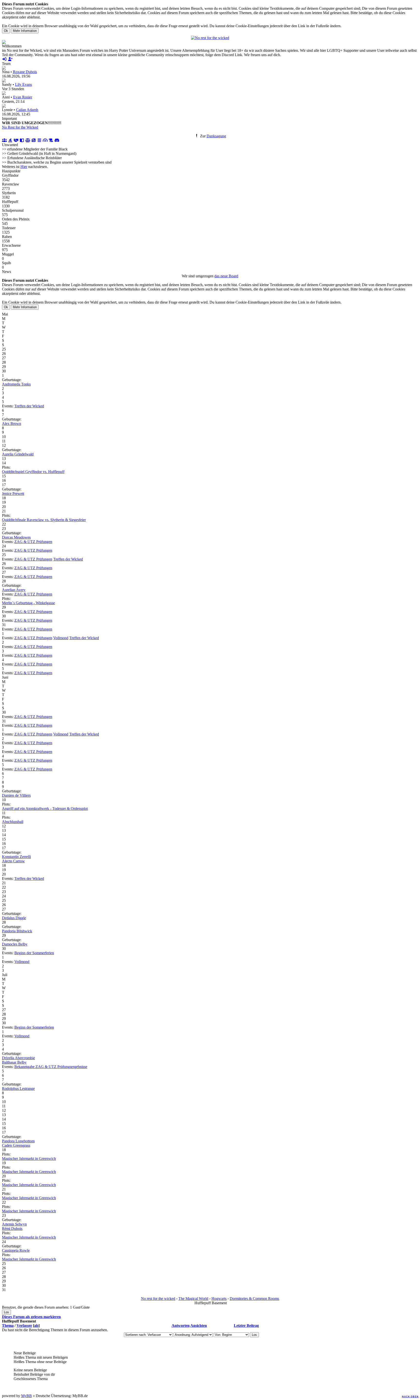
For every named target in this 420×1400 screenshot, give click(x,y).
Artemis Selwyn (14, 1224)
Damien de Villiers (16, 795)
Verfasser (24, 1325)
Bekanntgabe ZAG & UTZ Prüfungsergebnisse (50, 1067)
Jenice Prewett (13, 493)
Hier (23, 167)
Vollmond (60, 638)
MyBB (26, 1396)
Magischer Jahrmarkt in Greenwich (29, 1158)
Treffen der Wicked (29, 406)
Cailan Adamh (27, 110)
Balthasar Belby (14, 1062)
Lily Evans (23, 84)
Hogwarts (219, 1298)
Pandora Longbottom (18, 1141)
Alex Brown (11, 423)
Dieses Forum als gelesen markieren (31, 1317)
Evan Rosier (22, 97)
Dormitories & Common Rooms (254, 1298)
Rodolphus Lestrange (18, 1088)
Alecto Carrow (13, 861)
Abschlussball (12, 822)
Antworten (181, 1325)
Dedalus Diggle (14, 918)
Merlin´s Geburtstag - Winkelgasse (28, 603)
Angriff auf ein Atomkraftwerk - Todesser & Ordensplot (45, 808)
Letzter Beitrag (246, 1325)
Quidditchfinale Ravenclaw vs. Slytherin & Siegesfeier (44, 520)
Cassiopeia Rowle (16, 1250)
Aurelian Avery (14, 590)
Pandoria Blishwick (17, 931)
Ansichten (198, 1325)
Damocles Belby (14, 944)
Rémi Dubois (12, 1228)
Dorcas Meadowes (16, 537)
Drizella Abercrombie (18, 1058)
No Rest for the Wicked (20, 127)
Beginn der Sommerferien (34, 953)
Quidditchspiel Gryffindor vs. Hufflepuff (33, 472)
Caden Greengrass (16, 1145)
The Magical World (193, 1298)
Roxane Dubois (25, 72)
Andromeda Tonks (16, 384)
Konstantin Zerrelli (16, 857)
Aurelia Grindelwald (18, 454)
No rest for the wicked (158, 1298)
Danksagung (216, 136)
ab (36, 1325)
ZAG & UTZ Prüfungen (33, 542)
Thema (8, 1325)
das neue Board (226, 276)
